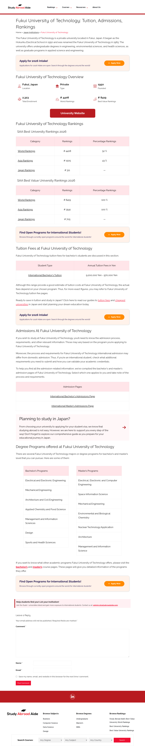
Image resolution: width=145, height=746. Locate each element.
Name (19, 663)
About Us (96, 7)
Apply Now (115, 63)
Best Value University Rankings (122, 730)
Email (19, 670)
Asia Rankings (25, 160)
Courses (65, 7)
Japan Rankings (26, 170)
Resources (81, 7)
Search (122, 740)
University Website (73, 113)
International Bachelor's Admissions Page (72, 396)
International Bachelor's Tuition (45, 275)
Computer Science (50, 723)
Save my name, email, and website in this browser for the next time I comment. (54, 676)
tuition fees (104, 300)
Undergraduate (82, 719)
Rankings (51, 7)
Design (45, 731)
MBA (78, 727)
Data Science (48, 727)
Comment (21, 626)
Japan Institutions (31, 32)
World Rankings (26, 151)
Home (18, 32)
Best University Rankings (119, 726)
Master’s (79, 723)
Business (46, 719)
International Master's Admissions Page (73, 405)
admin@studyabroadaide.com (105, 605)
